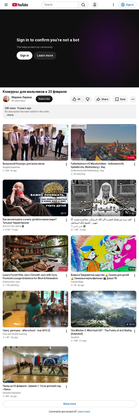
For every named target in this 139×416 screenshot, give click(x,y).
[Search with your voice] (94, 4)
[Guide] (6, 5)
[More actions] (133, 99)
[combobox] (60, 5)
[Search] (83, 4)
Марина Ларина (22, 97)
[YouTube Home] (19, 4)
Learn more (84, 411)
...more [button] (9, 115)
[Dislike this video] (87, 99)
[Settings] (113, 5)
